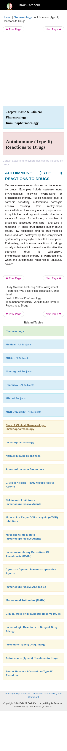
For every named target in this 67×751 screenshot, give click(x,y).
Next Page (52, 29)
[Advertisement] (33, 69)
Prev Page (14, 29)
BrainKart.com (29, 5)
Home (6, 17)
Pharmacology (23, 17)
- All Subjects (16, 398)
